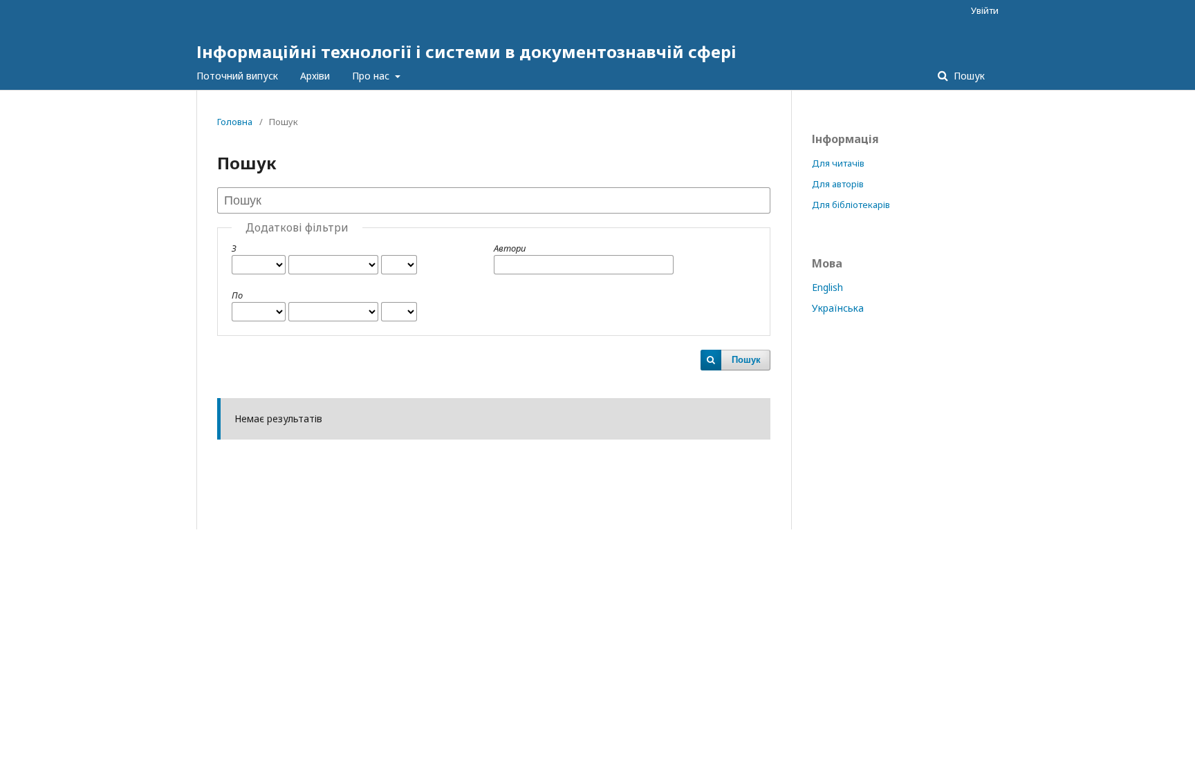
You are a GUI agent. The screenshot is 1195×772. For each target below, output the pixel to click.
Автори (510, 248)
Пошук (968, 75)
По (237, 295)
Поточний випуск (237, 75)
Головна (234, 121)
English (827, 287)
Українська (838, 307)
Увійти (985, 10)
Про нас (372, 75)
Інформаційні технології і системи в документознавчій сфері (466, 51)
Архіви (315, 75)
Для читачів (838, 163)
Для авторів (838, 184)
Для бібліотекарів (851, 204)
